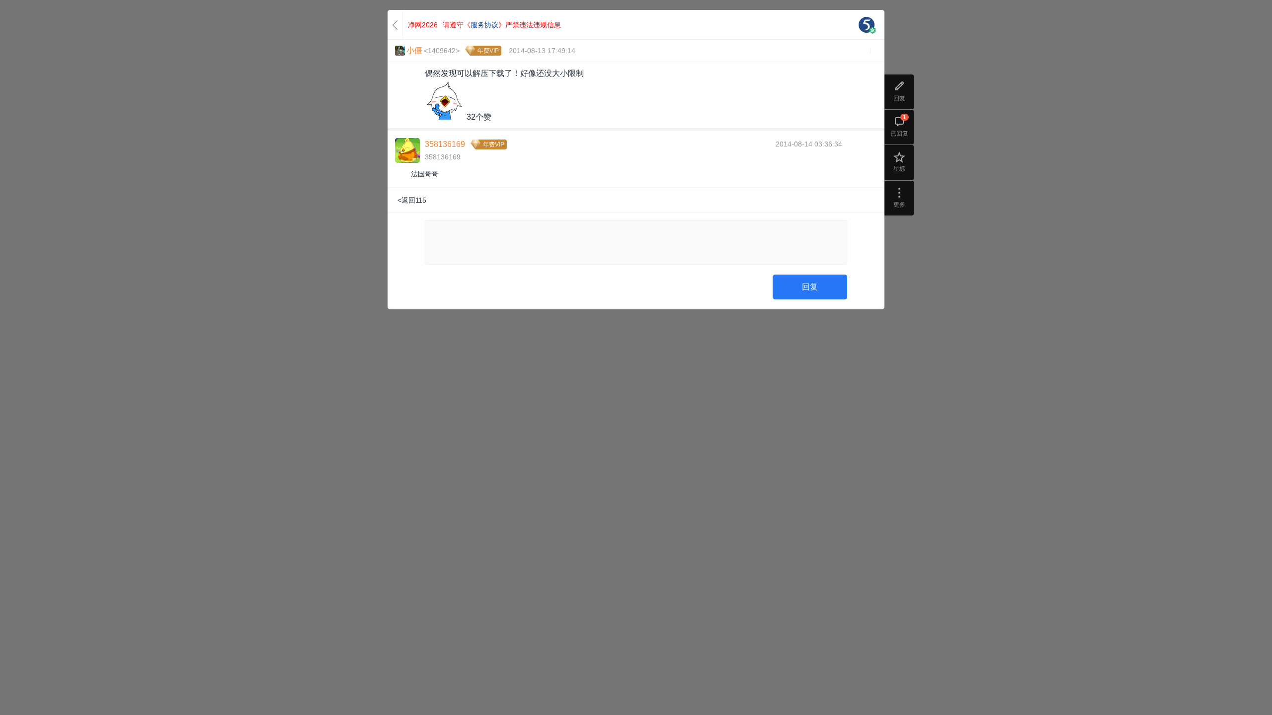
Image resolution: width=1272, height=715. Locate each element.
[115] (866, 25)
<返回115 (412, 200)
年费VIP (488, 50)
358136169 (445, 144)
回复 (810, 287)
